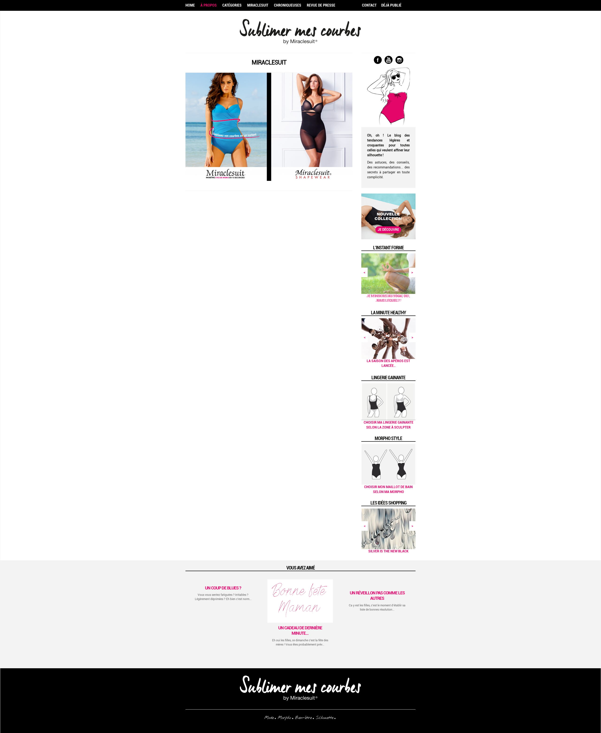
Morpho (284, 718)
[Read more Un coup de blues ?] (223, 581)
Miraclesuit (257, 5)
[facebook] (378, 60)
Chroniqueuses (287, 5)
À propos (208, 5)
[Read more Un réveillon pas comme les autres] (377, 584)
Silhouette (324, 718)
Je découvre (388, 230)
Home (190, 5)
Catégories (232, 5)
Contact (369, 5)
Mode (269, 718)
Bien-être (303, 718)
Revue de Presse (321, 5)
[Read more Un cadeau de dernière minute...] (300, 601)
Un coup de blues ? (223, 587)
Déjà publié (391, 5)
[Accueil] (300, 34)
